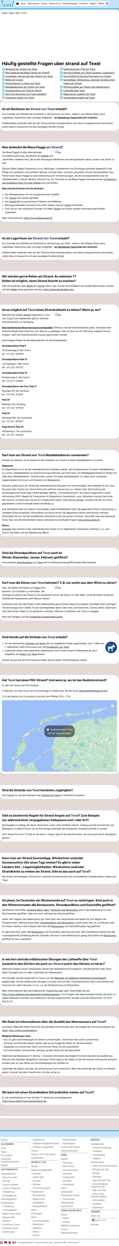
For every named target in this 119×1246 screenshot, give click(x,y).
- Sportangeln (68, 1143)
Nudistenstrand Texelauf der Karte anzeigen (60, 731)
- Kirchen (35, 1180)
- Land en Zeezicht (10, 1188)
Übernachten (33, 3)
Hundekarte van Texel (57, 647)
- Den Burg (66, 1162)
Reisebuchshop (69, 1232)
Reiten (30, 286)
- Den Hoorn (67, 1166)
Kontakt (95, 1224)
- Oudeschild (68, 1177)
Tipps (4, 1151)
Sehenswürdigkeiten (41, 1170)
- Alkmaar (96, 1176)
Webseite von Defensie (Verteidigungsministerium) (80, 978)
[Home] (17, 3)
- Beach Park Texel (10, 1213)
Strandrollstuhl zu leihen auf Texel (22, 83)
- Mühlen (35, 1184)
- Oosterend (67, 1184)
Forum (64, 1229)
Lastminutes (37, 1157)
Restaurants (57, 926)
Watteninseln (97, 1144)
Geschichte (67, 1206)
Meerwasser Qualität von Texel (79, 94)
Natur (34, 1210)
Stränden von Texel (35, 643)
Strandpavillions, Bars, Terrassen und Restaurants (52, 910)
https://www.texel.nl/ (89, 519)
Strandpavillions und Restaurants (57, 922)
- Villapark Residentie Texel (45, 1143)
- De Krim (6, 1220)
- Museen (36, 1173)
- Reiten (35, 1231)
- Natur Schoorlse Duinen (104, 1165)
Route (64, 1214)
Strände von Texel (50, 795)
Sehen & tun (54, 3)
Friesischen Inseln (70, 1195)
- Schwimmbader (40, 1220)
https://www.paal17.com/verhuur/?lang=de (24, 1101)
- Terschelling (98, 1155)
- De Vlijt (5, 1180)
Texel (23, 3)
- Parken (65, 1222)
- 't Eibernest (7, 1206)
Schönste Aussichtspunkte (9, 1160)
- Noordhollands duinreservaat (99, 1185)
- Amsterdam (98, 1200)
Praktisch (83, 3)
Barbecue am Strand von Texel (21, 69)
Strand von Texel (43, 109)
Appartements (8, 1173)
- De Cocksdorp (69, 1170)
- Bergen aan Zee (100, 1169)
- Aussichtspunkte (40, 1188)
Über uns (95, 1215)
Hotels (34, 1150)
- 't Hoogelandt (9, 1210)
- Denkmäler (37, 1177)
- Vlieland (96, 1158)
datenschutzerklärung (43, 1242)
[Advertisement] (59, 38)
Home (4, 1139)
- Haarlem (96, 1203)
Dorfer (64, 1159)
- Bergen (95, 1173)
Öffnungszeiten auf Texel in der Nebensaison (86, 87)
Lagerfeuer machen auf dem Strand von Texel (29, 76)
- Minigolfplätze (39, 1206)
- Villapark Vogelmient (42, 1147)
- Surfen (35, 1235)
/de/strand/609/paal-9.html (93, 690)
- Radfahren (37, 1224)
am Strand (53, 147)
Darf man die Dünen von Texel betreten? (26, 94)
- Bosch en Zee (9, 1177)
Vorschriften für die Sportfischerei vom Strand (87, 76)
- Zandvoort (97, 1207)
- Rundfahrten (38, 1195)
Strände (45, 155)
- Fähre (65, 1218)
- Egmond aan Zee (100, 1180)
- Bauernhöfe (38, 1199)
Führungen (36, 1213)
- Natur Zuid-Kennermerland (98, 1195)
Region (93, 3)
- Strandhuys (8, 1191)
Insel (3, 1148)
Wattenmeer (67, 1202)
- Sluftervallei (7, 1231)
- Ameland (96, 1151)
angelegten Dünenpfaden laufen (46, 616)
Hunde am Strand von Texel (19, 97)
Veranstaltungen (69, 3)
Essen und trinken (70, 1147)
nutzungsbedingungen (25, 1242)
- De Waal (66, 1180)
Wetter (101, 3)
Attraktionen (37, 1191)
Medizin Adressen (70, 1225)
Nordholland (97, 1162)
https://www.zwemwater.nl (23, 1030)
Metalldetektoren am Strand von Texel (25, 87)
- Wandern (36, 1228)
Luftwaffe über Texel (74, 90)
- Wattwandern (69, 1139)
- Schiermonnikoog (101, 1147)
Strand (44, 3)
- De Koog (66, 1173)
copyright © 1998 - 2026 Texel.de (65, 1242)
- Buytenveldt (8, 1217)
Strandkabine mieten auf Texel (79, 97)
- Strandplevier (8, 1195)
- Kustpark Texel (9, 1228)
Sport (34, 1217)
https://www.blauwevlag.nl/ (38, 218)
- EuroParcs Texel (10, 1224)
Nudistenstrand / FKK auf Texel (79, 69)
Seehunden (67, 1191)
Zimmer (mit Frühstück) (43, 1154)
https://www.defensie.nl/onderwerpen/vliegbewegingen (31, 994)
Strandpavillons (25, 562)
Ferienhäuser (7, 1202)
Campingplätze (9, 1199)
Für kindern (6, 1155)
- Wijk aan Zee (98, 1190)
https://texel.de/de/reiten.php (58, 289)
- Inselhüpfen (68, 1199)
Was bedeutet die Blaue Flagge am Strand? (27, 72)
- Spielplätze (37, 1202)
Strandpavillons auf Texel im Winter (23, 90)
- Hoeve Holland (9, 1184)
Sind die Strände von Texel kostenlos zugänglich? (89, 72)
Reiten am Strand (14, 79)
